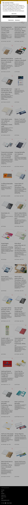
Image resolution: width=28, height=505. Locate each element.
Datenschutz (11, 20)
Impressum (17, 20)
